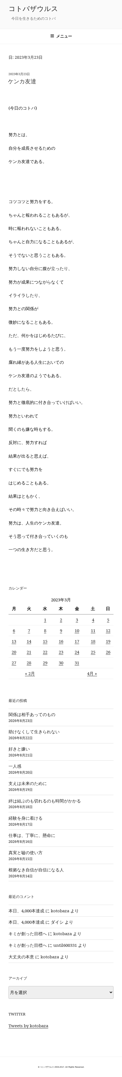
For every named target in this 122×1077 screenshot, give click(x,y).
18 (93, 641)
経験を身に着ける (26, 818)
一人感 (15, 766)
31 (77, 662)
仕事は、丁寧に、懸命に (32, 835)
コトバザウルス (33, 8)
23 (61, 652)
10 (77, 630)
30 (61, 662)
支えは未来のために (28, 783)
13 (14, 641)
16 (61, 641)
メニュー (64, 36)
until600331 (65, 945)
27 (14, 662)
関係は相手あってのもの (32, 714)
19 (108, 641)
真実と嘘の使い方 (26, 852)
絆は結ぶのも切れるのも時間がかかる (45, 801)
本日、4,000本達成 (26, 910)
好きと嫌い (19, 749)
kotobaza (60, 910)
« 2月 (30, 673)
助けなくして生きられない (34, 731)
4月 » (92, 673)
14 (29, 641)
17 (77, 641)
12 (108, 630)
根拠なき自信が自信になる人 (36, 870)
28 (29, 662)
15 (45, 641)
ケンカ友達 (22, 81)
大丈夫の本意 (21, 956)
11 (93, 630)
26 (108, 652)
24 (77, 652)
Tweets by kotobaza (28, 1025)
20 (14, 652)
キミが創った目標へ (28, 933)
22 (45, 652)
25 (93, 652)
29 (45, 662)
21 (29, 652)
